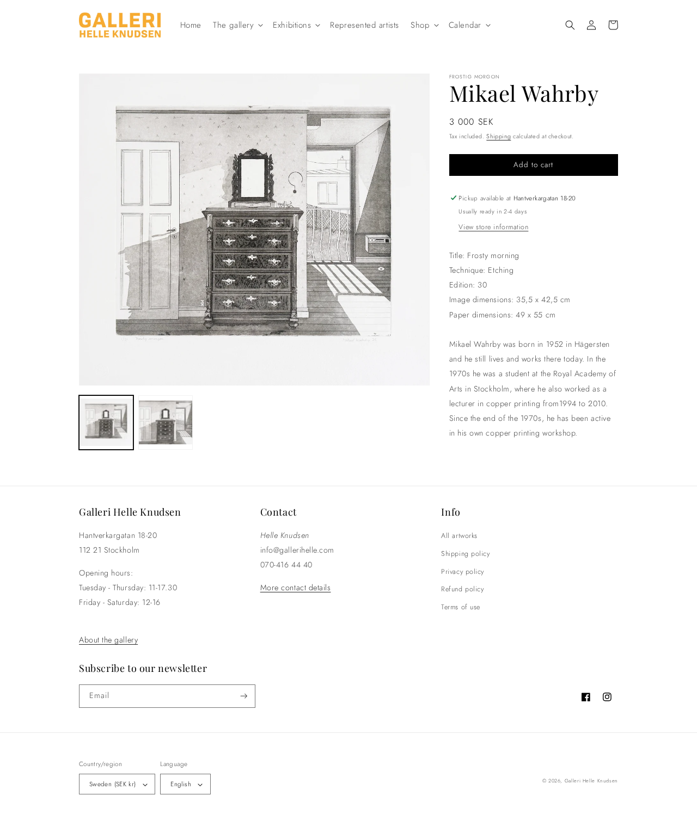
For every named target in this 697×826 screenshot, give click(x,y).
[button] (237, 25)
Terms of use (460, 607)
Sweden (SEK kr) (112, 783)
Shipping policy (465, 554)
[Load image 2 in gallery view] (165, 423)
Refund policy (462, 589)
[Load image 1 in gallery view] (106, 423)
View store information (493, 227)
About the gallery (108, 639)
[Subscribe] (244, 696)
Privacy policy (462, 572)
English (180, 783)
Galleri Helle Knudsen (591, 780)
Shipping (498, 136)
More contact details (295, 587)
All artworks (459, 536)
